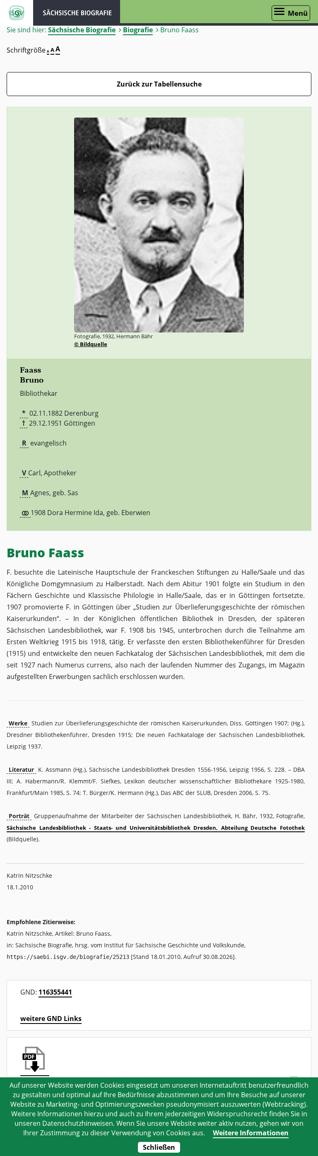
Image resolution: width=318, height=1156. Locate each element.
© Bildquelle (90, 344)
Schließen (159, 1147)
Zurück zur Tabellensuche (159, 84)
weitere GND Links (51, 1018)
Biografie (138, 29)
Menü (298, 13)
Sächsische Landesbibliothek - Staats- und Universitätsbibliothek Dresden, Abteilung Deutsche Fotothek (156, 827)
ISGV (16, 13)
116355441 (55, 992)
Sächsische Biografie (82, 29)
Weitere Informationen (251, 1132)
